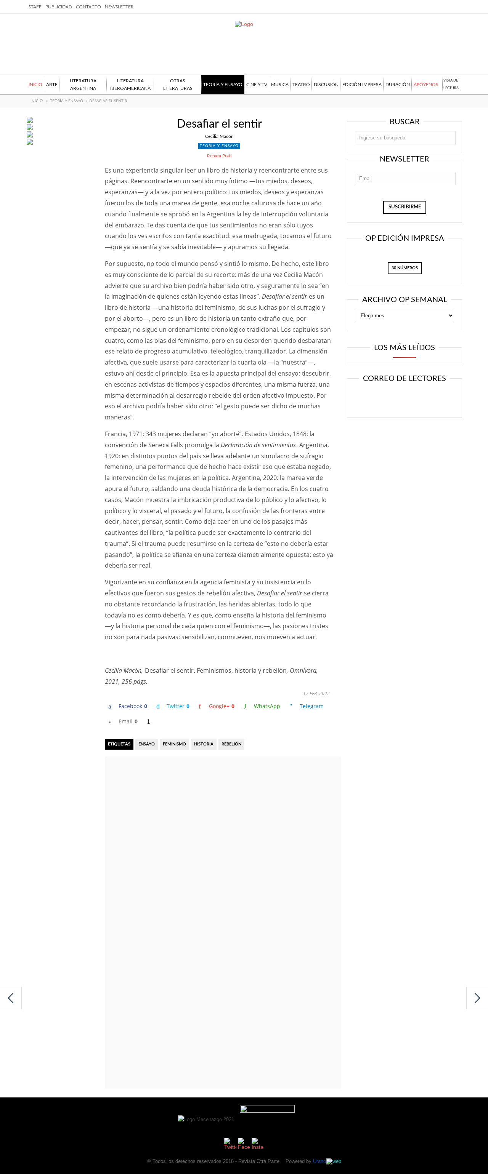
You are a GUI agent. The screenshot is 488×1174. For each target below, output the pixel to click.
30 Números (405, 268)
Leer (379, 399)
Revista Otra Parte (258, 1161)
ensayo (146, 744)
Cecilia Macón (219, 136)
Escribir (426, 399)
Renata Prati (219, 156)
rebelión (231, 744)
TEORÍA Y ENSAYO (66, 101)
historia (204, 744)
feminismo (174, 744)
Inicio (36, 101)
